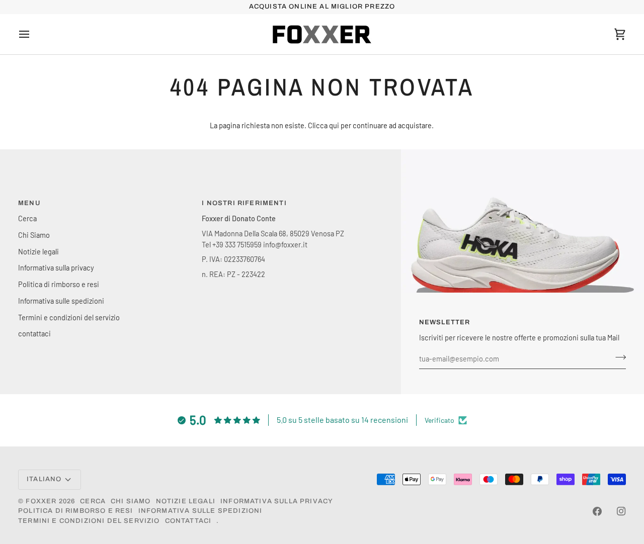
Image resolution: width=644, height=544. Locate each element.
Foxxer (41, 501)
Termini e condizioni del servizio (69, 317)
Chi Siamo (34, 234)
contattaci (34, 333)
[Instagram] (621, 511)
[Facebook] (597, 511)
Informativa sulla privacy (56, 267)
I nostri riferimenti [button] (244, 203)
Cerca (27, 218)
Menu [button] (29, 203)
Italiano (44, 479)
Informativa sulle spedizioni (61, 300)
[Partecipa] (617, 357)
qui (334, 125)
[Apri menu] (33, 34)
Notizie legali (38, 251)
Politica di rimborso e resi (58, 284)
